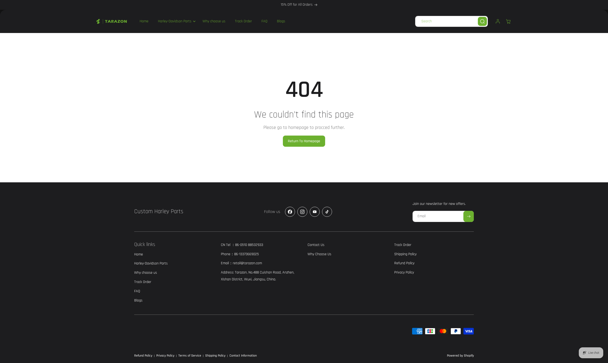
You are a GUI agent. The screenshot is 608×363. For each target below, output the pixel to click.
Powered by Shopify (460, 356)
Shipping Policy (215, 356)
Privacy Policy (165, 356)
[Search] (482, 21)
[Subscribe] (468, 216)
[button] (175, 21)
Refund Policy (143, 356)
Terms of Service (189, 356)
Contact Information (243, 356)
